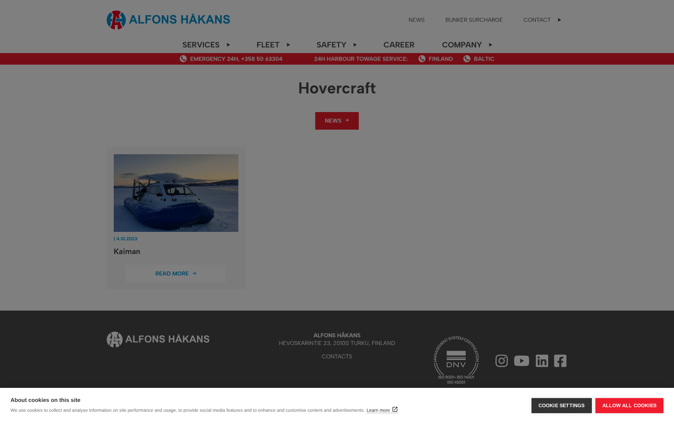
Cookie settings (561, 405)
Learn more (378, 410)
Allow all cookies (629, 405)
